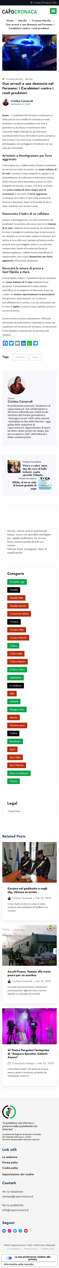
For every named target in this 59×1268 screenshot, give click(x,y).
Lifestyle (14, 701)
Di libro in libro (17, 669)
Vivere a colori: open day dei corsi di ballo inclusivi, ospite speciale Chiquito (35, 470)
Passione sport (17, 725)
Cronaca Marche (14, 79)
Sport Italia (15, 757)
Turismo (13, 781)
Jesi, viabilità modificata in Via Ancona (26, 538)
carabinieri (20, 357)
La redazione (9, 1157)
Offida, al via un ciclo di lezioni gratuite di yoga (24, 485)
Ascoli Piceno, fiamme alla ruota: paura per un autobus (29, 973)
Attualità (14, 590)
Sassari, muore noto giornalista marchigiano (29, 534)
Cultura (13, 645)
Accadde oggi (17, 582)
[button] (53, 11)
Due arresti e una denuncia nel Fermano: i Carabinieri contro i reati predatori (27, 88)
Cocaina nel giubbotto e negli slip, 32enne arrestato (27, 890)
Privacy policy (10, 1162)
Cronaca (14, 621)
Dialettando (15, 677)
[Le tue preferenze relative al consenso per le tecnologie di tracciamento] (56, 951)
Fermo (36, 357)
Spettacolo (15, 741)
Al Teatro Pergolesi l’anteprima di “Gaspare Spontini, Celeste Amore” (28, 1053)
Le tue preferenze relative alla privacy (32, 1258)
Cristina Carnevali (22, 101)
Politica (13, 733)
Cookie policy (10, 1168)
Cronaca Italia (17, 629)
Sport (12, 749)
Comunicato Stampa (23, 1063)
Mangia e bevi (17, 709)
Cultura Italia (16, 653)
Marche (29, 79)
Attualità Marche (18, 606)
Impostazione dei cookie (18, 1174)
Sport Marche (17, 765)
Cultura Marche (17, 661)
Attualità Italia (16, 598)
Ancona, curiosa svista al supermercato (27, 531)
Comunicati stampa (19, 613)
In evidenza (15, 685)
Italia (12, 693)
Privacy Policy (14, 811)
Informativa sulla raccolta (18, 1264)
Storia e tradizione (19, 773)
